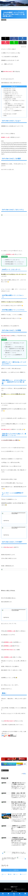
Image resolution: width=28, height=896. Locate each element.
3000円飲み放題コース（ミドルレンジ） (14, 95)
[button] (22, 42)
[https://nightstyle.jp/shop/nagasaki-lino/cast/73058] (6, 515)
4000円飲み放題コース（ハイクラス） (13, 97)
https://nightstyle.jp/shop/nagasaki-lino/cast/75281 (19, 528)
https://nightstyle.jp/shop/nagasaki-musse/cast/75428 (19, 610)
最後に (5, 115)
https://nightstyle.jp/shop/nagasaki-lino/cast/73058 (19, 513)
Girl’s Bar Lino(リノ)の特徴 (10, 98)
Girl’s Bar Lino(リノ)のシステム (11, 92)
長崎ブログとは (7, 889)
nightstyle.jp (6, 520)
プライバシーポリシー (20, 889)
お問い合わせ (14, 891)
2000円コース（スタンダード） (12, 93)
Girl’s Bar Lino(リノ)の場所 (10, 90)
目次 (12, 86)
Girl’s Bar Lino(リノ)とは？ (10, 88)
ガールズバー (5, 770)
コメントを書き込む (14, 870)
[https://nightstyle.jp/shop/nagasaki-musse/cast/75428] (6, 611)
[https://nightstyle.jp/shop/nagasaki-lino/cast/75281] (6, 529)
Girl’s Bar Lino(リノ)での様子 (10, 113)
